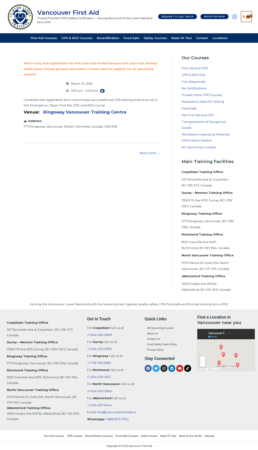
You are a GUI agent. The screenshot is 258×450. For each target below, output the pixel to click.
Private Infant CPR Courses (202, 95)
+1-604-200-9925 (99, 349)
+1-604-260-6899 (99, 335)
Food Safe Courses (127, 436)
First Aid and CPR (195, 68)
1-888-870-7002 (117, 419)
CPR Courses (74, 436)
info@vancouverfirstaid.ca (116, 412)
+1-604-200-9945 (99, 391)
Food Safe (189, 108)
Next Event (150, 153)
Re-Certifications (194, 88)
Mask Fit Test (168, 436)
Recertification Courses (99, 436)
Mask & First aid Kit (190, 436)
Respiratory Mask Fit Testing (203, 101)
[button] (177, 16)
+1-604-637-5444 (99, 405)
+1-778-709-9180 (99, 363)
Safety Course (149, 436)
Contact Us (153, 338)
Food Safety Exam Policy (162, 344)
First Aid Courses (54, 436)
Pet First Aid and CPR (198, 115)
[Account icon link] (234, 16)
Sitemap (209, 436)
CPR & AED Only (194, 75)
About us (152, 333)
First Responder (194, 81)
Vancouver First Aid (68, 12)
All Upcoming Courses (199, 147)
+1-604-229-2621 (99, 377)
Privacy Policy (155, 349)
